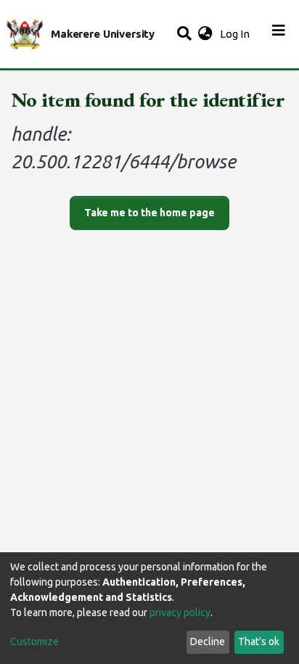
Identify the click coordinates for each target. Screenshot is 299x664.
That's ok (258, 641)
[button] (205, 34)
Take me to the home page (149, 212)
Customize (34, 641)
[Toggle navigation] (278, 34)
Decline (207, 641)
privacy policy (180, 612)
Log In (236, 34)
